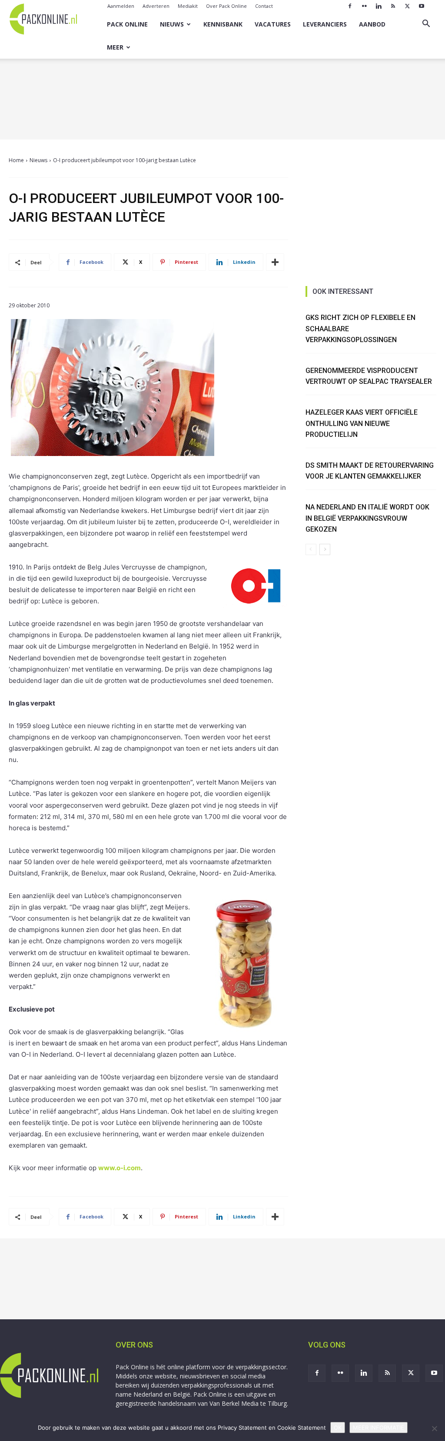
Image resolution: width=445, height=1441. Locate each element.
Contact (264, 6)
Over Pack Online (226, 6)
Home (16, 160)
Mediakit (188, 6)
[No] (434, 1428)
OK (338, 1427)
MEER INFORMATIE (378, 1427)
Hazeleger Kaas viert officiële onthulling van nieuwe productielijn (362, 423)
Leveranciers (325, 24)
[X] (407, 6)
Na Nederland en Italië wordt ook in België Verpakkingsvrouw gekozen (367, 518)
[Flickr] (364, 6)
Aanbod (372, 24)
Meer (115, 47)
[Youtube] (421, 6)
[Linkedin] (378, 6)
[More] (275, 262)
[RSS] (392, 6)
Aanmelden (120, 6)
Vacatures (273, 24)
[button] (425, 24)
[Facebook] (349, 6)
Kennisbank (222, 24)
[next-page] (324, 549)
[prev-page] (311, 549)
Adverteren (156, 6)
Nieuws (172, 24)
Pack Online (127, 24)
